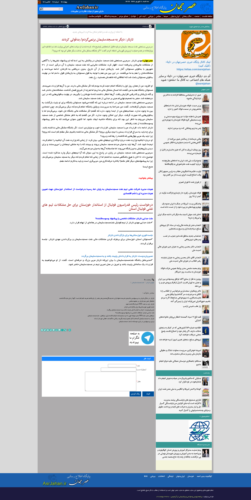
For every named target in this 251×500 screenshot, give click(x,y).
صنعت (196, 16)
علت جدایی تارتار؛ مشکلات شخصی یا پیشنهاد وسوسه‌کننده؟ (134, 313)
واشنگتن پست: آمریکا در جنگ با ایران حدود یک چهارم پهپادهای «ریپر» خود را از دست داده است (180, 205)
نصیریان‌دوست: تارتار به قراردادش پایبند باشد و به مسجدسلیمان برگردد (117, 256)
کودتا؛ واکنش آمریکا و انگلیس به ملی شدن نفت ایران (179, 389)
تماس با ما (46, 2)
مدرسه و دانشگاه (110, 16)
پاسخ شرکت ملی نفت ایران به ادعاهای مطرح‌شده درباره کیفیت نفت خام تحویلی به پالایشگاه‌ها (181, 162)
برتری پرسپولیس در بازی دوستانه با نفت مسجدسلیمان (136, 321)
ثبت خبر (142, 16)
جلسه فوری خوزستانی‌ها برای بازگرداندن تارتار (130, 235)
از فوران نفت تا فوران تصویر (190, 182)
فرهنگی (170, 476)
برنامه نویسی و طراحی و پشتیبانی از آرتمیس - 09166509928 (179, 497)
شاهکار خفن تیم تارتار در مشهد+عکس (141, 301)
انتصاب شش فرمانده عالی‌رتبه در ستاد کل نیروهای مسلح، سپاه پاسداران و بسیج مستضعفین (180, 227)
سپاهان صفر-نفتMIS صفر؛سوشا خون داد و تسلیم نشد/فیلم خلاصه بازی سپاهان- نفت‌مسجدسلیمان (121, 316)
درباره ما (55, 2)
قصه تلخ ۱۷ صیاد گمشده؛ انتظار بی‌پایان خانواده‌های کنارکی (180, 318)
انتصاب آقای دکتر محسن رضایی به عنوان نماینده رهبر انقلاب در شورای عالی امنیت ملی (181, 259)
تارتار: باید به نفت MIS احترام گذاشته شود (140, 304)
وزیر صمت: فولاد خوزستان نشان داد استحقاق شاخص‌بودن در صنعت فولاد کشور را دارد (182, 107)
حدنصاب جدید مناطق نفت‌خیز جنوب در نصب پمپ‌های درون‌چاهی (182, 237)
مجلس (158, 16)
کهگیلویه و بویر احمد (204, 476)
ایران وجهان (180, 476)
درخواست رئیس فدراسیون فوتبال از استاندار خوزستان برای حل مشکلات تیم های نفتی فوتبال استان (97, 207)
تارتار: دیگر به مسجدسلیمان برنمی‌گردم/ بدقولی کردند (97, 40)
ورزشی (150, 16)
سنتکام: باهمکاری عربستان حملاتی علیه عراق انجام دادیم (180, 363)
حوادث (133, 16)
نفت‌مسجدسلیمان (138, 283)
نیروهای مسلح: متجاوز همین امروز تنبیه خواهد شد (180, 340)
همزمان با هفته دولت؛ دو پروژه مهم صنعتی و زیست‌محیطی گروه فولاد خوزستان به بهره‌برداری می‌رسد (181, 120)
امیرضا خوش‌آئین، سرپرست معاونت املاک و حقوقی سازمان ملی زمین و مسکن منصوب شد (180, 352)
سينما (166, 16)
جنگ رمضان (187, 16)
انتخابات (161, 476)
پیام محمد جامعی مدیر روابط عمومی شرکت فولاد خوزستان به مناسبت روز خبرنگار (181, 270)
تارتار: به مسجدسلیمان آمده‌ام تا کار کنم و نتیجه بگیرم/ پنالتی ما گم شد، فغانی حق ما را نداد (124, 319)
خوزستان (191, 476)
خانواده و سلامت (95, 16)
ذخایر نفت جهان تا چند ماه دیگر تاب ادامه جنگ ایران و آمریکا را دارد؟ (179, 216)
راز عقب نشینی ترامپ (192, 306)
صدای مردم (123, 16)
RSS (145, 476)
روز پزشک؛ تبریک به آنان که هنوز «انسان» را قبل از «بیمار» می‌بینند (180, 151)
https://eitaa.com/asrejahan (193, 69)
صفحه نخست (207, 16)
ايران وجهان (175, 16)
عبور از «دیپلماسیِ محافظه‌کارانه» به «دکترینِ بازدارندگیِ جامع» (182, 96)
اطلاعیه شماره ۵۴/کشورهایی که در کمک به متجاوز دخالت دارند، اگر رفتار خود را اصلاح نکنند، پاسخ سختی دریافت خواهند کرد (180, 331)
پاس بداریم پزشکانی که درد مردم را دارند (184, 128)
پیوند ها (64, 2)
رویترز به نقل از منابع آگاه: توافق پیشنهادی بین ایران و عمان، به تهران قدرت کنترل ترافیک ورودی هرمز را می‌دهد (179, 283)
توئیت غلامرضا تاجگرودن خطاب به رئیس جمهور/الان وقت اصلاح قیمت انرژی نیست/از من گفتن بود (179, 173)
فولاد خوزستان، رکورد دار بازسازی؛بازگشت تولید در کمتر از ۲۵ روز (180, 194)
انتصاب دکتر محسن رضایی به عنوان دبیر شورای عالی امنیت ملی (179, 248)
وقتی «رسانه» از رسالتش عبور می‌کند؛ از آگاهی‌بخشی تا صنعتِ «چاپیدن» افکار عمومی (182, 140)
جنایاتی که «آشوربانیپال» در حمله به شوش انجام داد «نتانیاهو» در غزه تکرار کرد (179, 380)
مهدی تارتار (150, 283)
